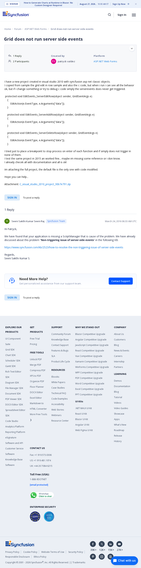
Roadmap (119, 430)
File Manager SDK (14, 388)
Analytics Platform (14, 426)
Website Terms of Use (52, 552)
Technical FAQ (58, 393)
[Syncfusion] (20, 543)
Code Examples (59, 398)
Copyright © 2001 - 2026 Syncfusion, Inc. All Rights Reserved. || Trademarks (45, 562)
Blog (116, 345)
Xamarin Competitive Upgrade (91, 361)
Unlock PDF (36, 359)
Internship (119, 361)
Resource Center (60, 420)
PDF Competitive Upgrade (88, 378)
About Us (119, 334)
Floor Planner (37, 386)
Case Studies (58, 387)
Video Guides (121, 408)
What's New (120, 424)
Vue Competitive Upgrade (88, 356)
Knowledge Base (60, 339)
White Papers (58, 382)
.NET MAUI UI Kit (83, 408)
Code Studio (11, 421)
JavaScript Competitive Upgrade (92, 345)
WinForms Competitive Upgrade (92, 367)
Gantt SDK (10, 366)
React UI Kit (81, 413)
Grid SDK (10, 349)
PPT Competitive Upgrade (88, 394)
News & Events (121, 350)
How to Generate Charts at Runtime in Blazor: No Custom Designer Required (48, 4)
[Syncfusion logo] (16, 14)
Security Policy (75, 552)
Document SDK (13, 393)
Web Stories (57, 409)
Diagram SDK (12, 382)
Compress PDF (37, 370)
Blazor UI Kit (81, 419)
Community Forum (61, 334)
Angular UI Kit (82, 424)
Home (7, 29)
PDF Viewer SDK (13, 399)
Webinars (56, 415)
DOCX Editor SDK (14, 404)
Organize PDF (37, 381)
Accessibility (57, 404)
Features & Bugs (59, 350)
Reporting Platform (15, 432)
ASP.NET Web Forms (36, 29)
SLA (53, 356)
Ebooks (55, 376)
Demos (118, 380)
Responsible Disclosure (17, 556)
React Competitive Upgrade (89, 350)
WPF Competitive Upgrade (89, 372)
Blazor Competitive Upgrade (90, 334)
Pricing (33, 344)
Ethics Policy (40, 556)
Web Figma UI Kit (84, 430)
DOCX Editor (36, 392)
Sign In (122, 14)
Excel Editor (36, 397)
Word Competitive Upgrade (89, 383)
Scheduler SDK (12, 360)
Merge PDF (35, 364)
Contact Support (120, 281)
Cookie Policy (30, 552)
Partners (118, 367)
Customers (119, 339)
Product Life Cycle (60, 361)
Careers (118, 356)
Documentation (122, 386)
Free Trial (35, 338)
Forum (17, 29)
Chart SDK (10, 355)
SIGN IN (12, 297)
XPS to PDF (35, 375)
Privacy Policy (12, 552)
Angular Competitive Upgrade (90, 339)
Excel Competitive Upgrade (89, 389)
